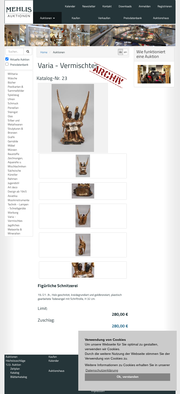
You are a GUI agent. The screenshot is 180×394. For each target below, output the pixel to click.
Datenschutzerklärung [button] (102, 370)
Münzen (12, 149)
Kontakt (107, 6)
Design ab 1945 (17, 191)
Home (43, 52)
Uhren (11, 99)
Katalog (14, 372)
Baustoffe (13, 154)
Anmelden (144, 6)
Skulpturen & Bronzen (15, 130)
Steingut (13, 112)
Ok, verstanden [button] (128, 377)
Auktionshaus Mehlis (19, 12)
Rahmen (12, 178)
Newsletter (88, 6)
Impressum (98, 391)
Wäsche (12, 78)
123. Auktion (13, 364)
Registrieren (165, 6)
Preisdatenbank (133, 18)
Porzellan (13, 107)
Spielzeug (13, 95)
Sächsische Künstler (14, 172)
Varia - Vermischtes (15, 218)
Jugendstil (13, 183)
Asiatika (12, 196)
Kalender (70, 6)
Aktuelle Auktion (19, 59)
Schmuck (13, 103)
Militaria (13, 73)
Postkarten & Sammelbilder (16, 88)
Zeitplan (15, 368)
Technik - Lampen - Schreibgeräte (18, 206)
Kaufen (76, 18)
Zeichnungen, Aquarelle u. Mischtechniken (17, 162)
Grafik (11, 137)
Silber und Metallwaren (15, 122)
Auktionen (46, 18)
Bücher (12, 82)
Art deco (12, 187)
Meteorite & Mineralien (15, 231)
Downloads (125, 6)
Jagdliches (13, 225)
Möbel (11, 145)
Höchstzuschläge (15, 360)
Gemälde (13, 141)
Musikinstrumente (18, 200)
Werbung (13, 212)
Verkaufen (104, 18)
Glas (10, 116)
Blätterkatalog (18, 377)
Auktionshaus (161, 18)
